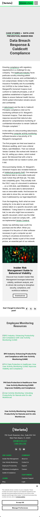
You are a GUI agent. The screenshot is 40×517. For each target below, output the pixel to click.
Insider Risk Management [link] (10, 459)
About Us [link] (25, 459)
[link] (7, 4)
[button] (37, 486)
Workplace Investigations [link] (10, 469)
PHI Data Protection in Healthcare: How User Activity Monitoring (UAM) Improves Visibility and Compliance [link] (20, 385)
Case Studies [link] (13, 33)
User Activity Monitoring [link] (10, 462)
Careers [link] (24, 469)
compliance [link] (14, 67)
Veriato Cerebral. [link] (23, 220)
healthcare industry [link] (22, 73)
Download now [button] (20, 295)
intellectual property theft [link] (15, 172)
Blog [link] (3, 482)
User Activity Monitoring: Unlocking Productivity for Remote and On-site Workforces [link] (20, 414)
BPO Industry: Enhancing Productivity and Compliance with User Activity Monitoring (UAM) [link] (20, 356)
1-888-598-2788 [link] (20, 444)
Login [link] (23, 482)
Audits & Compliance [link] (9, 473)
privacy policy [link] (20, 497)
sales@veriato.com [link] (20, 441)
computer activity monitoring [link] (25, 133)
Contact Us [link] (25, 462)
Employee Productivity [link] (9, 466)
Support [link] (24, 466)
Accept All (20, 502)
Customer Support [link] (27, 478)
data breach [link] (9, 107)
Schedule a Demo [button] (26, 3)
